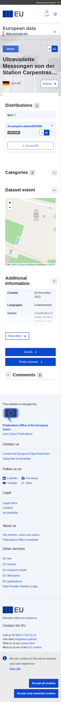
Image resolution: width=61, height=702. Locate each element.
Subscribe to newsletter (17, 458)
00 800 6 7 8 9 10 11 (24, 635)
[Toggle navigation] (54, 31)
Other (29, 483)
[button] (48, 2)
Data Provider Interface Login (20, 586)
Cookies (8, 507)
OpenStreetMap (27, 264)
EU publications (12, 581)
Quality (28, 351)
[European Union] (29, 609)
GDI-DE (16, 83)
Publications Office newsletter (20, 539)
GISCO (51, 264)
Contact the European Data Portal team (26, 453)
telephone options (26, 639)
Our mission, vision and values (21, 534)
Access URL (32, 145)
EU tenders (9, 564)
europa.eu (31, 618)
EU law (7, 558)
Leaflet (13, 264)
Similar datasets (28, 361)
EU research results (14, 570)
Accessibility (10, 512)
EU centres (35, 647)
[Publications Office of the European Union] (29, 414)
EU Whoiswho (11, 575)
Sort (10, 115)
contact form (27, 643)
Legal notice (10, 503)
